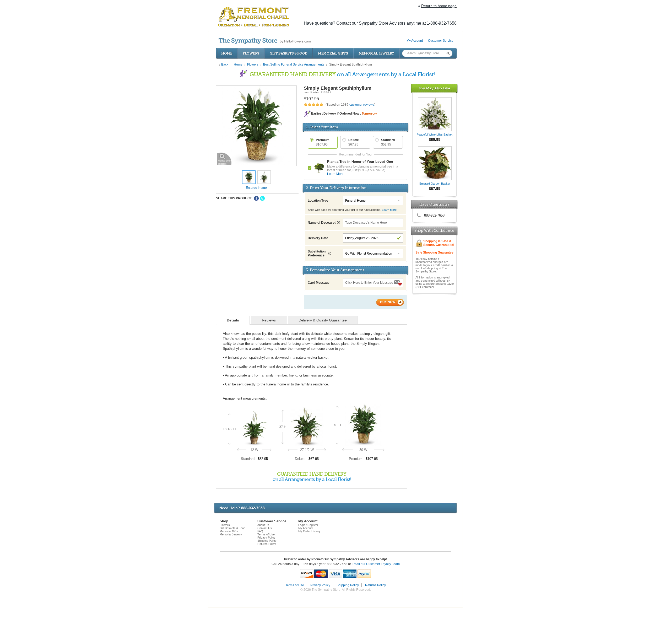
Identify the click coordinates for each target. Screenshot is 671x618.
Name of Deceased (322, 222)
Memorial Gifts (333, 53)
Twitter (262, 198)
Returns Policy (266, 543)
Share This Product (234, 198)
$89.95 (434, 139)
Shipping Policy (267, 540)
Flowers (251, 53)
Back (224, 64)
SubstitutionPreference (317, 253)
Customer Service (440, 40)
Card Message (318, 282)
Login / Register (308, 524)
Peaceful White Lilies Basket (434, 134)
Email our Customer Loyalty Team (376, 564)
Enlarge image (256, 188)
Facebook (256, 198)
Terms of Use (266, 534)
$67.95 (434, 188)
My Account (415, 40)
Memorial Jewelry (376, 53)
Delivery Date (318, 238)
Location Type (318, 200)
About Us (263, 524)
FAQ (260, 531)
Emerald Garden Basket (434, 183)
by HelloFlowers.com (265, 41)
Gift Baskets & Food (288, 53)
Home (226, 53)
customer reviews (361, 104)
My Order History (309, 531)
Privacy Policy (266, 537)
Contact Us (264, 528)
